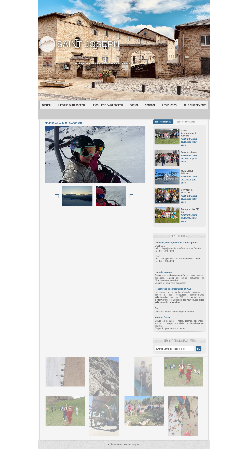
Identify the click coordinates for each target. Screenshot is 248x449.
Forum (134, 105)
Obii (157, 308)
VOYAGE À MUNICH (186, 191)
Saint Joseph (88, 44)
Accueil (47, 105)
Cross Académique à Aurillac (188, 133)
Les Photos (169, 105)
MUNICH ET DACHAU (187, 172)
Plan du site (129, 444)
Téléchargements (195, 105)
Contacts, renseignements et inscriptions (176, 242)
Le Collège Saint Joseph (107, 105)
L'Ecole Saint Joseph (71, 105)
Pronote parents (163, 272)
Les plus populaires (186, 121)
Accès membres (115, 444)
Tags (138, 444)
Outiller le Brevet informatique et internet (174, 311)
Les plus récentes (163, 121)
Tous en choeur (189, 152)
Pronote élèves (162, 317)
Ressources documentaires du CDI (173, 289)
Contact (150, 105)
